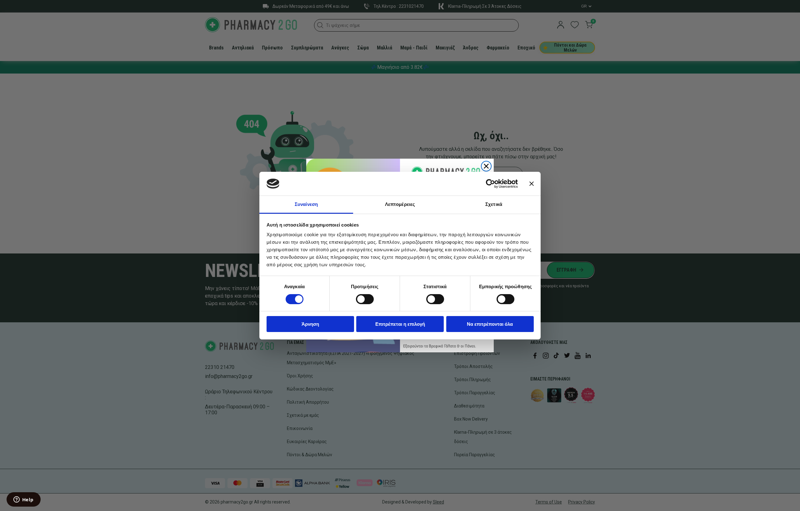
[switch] (365, 299)
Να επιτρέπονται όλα (490, 324)
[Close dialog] (486, 166)
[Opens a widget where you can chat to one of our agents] (23, 500)
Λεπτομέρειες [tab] (400, 204)
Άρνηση (310, 324)
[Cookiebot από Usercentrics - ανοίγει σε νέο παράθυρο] (490, 183)
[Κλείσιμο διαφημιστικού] (531, 183)
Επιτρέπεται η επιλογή (400, 324)
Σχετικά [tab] (493, 204)
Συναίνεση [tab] (306, 204)
